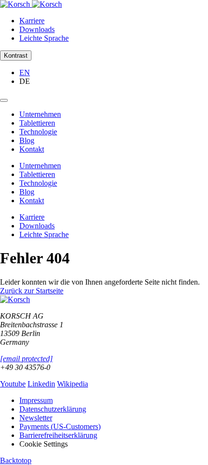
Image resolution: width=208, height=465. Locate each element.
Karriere (32, 20)
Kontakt (31, 149)
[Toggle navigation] (4, 100)
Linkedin (41, 384)
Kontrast (16, 55)
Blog (26, 140)
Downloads (37, 29)
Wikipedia (72, 384)
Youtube (13, 384)
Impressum (36, 400)
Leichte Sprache (44, 38)
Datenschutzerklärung (52, 409)
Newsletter (35, 418)
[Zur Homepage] (31, 4)
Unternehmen (40, 114)
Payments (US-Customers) (60, 426)
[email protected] (26, 358)
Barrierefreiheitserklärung (58, 435)
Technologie (38, 132)
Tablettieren (37, 123)
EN (24, 72)
